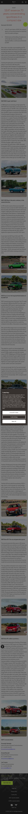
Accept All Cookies (14, 412)
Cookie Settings (14, 417)
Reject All (14, 421)
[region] (14, 407)
